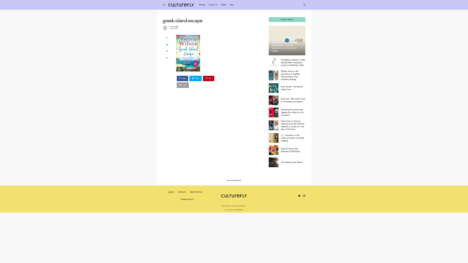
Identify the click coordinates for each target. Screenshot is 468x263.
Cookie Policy (187, 199)
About (171, 192)
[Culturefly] (181, 4)
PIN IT (202, 53)
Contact (182, 192)
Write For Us (196, 192)
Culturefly (175, 27)
